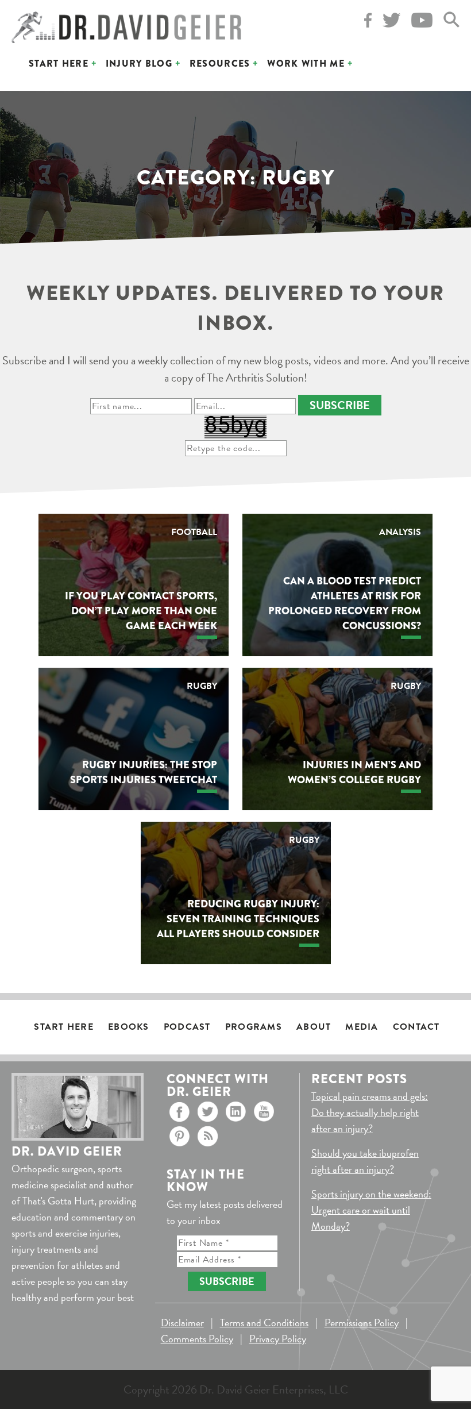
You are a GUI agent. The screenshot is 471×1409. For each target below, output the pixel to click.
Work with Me (305, 63)
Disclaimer (182, 1322)
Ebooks (128, 1027)
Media (361, 1027)
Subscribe (340, 405)
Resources (220, 63)
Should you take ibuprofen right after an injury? (365, 1161)
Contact (416, 1027)
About (313, 1027)
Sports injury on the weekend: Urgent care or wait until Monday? (371, 1210)
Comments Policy (197, 1338)
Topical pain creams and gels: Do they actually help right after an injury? (369, 1112)
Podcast (187, 1027)
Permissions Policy (362, 1322)
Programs (253, 1027)
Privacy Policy (277, 1338)
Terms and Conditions (264, 1322)
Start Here (58, 63)
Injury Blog (139, 63)
